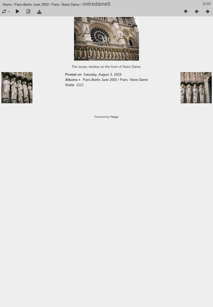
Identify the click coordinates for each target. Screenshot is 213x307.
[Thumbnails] (185, 11)
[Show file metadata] (28, 11)
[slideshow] (17, 11)
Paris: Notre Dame (65, 5)
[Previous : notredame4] (196, 11)
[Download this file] (39, 11)
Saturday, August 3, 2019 (102, 74)
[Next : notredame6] (207, 11)
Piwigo (114, 116)
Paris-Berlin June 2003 (32, 5)
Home (7, 5)
